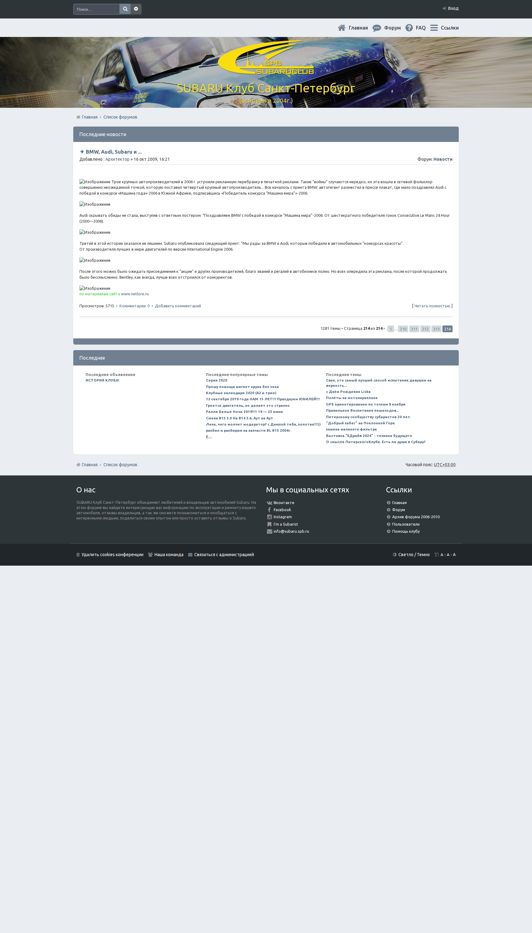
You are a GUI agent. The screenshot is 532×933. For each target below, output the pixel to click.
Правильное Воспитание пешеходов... (362, 410)
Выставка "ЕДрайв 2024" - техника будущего (369, 436)
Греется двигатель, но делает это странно (248, 405)
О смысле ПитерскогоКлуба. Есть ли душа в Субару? (375, 442)
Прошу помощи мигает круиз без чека (242, 387)
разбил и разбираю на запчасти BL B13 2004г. (248, 430)
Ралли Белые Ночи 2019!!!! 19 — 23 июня (244, 412)
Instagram (283, 517)
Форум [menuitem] (397, 27)
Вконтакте (284, 502)
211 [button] (414, 329)
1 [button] (391, 329)
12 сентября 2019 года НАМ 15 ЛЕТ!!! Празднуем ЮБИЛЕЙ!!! (263, 399)
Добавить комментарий (178, 306)
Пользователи (406, 524)
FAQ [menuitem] (426, 27)
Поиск (125, 9)
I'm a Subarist (286, 524)
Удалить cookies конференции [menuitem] (112, 554)
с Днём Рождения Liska (348, 392)
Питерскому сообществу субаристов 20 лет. (368, 417)
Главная (363, 27)
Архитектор (117, 159)
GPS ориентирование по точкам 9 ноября (365, 404)
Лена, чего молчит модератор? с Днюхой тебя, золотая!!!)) (263, 424)
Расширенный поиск (136, 9)
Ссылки (450, 27)
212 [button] (425, 329)
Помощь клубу (406, 531)
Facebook (282, 509)
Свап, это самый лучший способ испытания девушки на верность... (379, 382)
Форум (398, 509)
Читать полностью (432, 306)
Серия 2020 (216, 380)
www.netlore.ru (135, 294)
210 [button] (403, 329)
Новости (443, 159)
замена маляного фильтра (351, 429)
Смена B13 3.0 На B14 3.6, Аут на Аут (239, 418)
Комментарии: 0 (134, 306)
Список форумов (120, 464)
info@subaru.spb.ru (291, 531)
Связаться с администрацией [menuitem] (224, 554)
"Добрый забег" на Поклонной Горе (360, 423)
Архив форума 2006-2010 (416, 517)
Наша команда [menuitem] (169, 554)
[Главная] (266, 71)
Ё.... (209, 437)
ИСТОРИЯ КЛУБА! (102, 380)
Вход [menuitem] (453, 8)
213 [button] (436, 329)
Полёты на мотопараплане (352, 398)
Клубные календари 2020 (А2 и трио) (241, 393)
